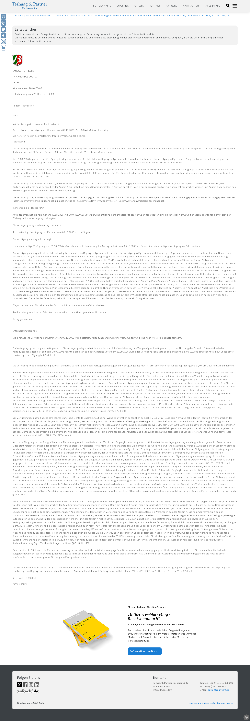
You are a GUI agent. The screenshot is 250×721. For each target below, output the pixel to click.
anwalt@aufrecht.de (218, 690)
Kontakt (154, 5)
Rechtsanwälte (101, 5)
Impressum (195, 703)
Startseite (17, 15)
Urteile (139, 5)
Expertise (123, 5)
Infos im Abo (212, 5)
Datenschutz (208, 703)
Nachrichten (191, 5)
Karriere (171, 5)
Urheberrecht (44, 15)
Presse (229, 703)
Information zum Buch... (144, 651)
